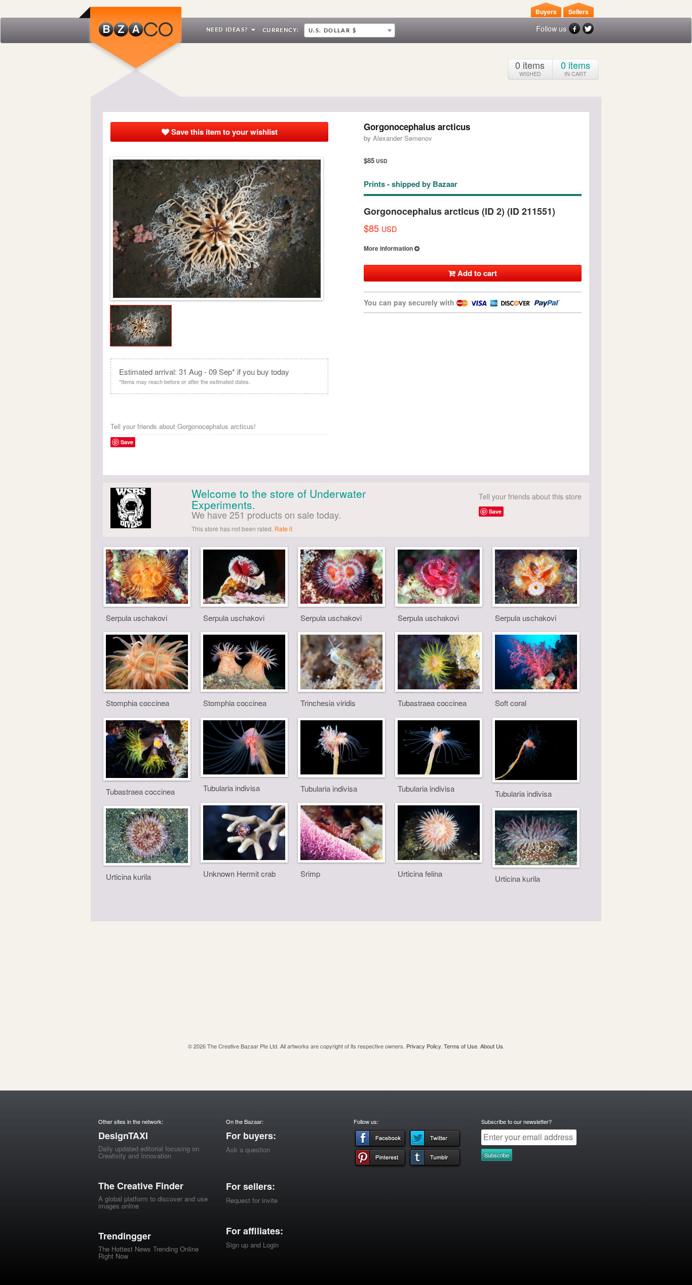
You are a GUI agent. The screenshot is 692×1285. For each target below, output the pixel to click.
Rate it (283, 528)
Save (127, 442)
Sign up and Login (252, 1244)
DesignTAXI (123, 1135)
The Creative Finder (140, 1185)
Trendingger (124, 1235)
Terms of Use (460, 1046)
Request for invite (252, 1200)
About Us (491, 1046)
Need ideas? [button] (228, 29)
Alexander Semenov (402, 138)
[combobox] (349, 30)
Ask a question (248, 1149)
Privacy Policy (423, 1046)
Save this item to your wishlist (223, 131)
